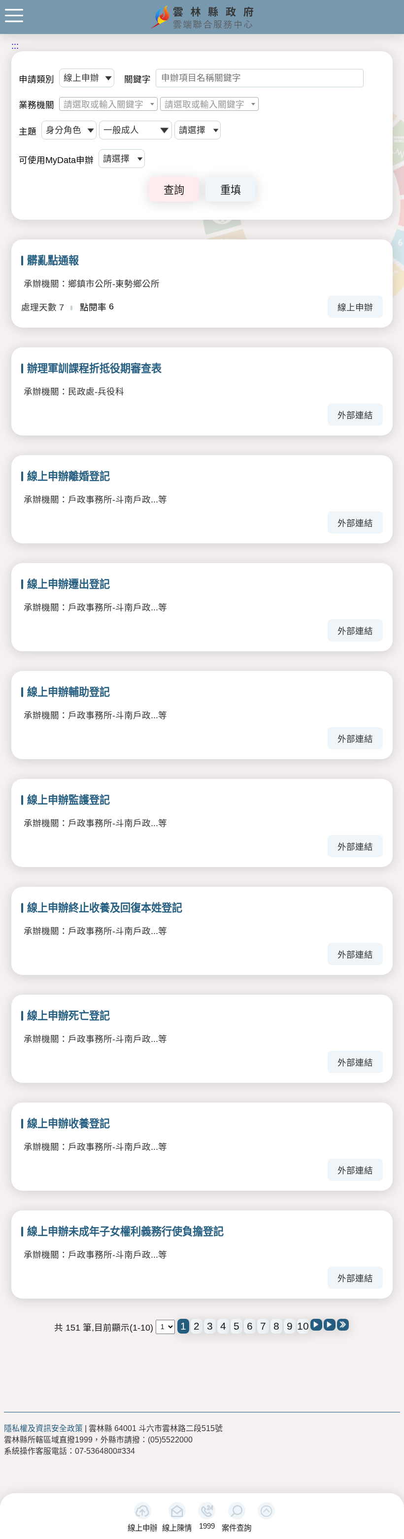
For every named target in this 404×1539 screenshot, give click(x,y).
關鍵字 (137, 79)
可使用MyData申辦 (56, 160)
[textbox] (108, 104)
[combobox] (108, 104)
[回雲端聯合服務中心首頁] (202, 28)
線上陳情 (177, 1528)
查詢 (174, 190)
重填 (230, 190)
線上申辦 (142, 1528)
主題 (27, 131)
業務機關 (36, 105)
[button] (266, 1511)
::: (15, 46)
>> (343, 1325)
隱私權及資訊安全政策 (43, 1428)
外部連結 (355, 415)
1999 (207, 1526)
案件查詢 (236, 1528)
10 (303, 1326)
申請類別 (36, 79)
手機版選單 (14, 15)
